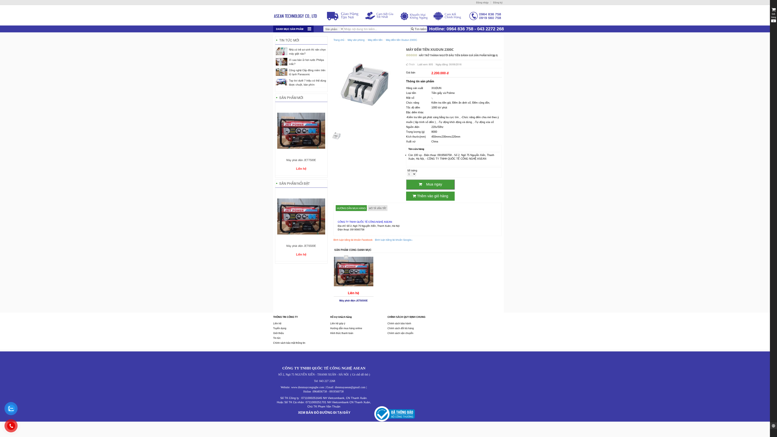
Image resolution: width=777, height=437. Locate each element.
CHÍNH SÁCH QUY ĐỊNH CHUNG (406, 317)
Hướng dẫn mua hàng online (346, 328)
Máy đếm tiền (375, 39)
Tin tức (277, 338)
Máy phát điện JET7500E (301, 160)
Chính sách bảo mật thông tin (289, 343)
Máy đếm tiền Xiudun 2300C (401, 39)
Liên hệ (277, 323)
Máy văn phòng (356, 39)
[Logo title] (388, 15)
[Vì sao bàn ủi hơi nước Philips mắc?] (281, 62)
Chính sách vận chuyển (400, 333)
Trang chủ (338, 39)
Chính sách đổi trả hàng (400, 328)
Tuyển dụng (279, 328)
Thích (411, 64)
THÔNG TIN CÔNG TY (285, 317)
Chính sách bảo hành (399, 323)
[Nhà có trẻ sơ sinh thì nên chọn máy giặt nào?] (281, 51)
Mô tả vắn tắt (377, 208)
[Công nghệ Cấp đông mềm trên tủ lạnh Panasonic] (281, 72)
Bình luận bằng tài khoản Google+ (394, 239)
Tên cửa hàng (416, 149)
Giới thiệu (278, 333)
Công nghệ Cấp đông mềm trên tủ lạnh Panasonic (307, 72)
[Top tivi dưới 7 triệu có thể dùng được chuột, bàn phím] (281, 81)
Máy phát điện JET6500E (301, 245)
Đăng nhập (482, 2)
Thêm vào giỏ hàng (432, 196)
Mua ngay (432, 184)
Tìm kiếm (420, 29)
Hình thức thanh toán (341, 333)
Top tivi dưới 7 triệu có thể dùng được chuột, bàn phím (307, 82)
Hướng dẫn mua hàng (351, 208)
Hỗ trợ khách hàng (341, 317)
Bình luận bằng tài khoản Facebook (353, 239)
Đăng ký (498, 2)
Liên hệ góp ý (337, 323)
